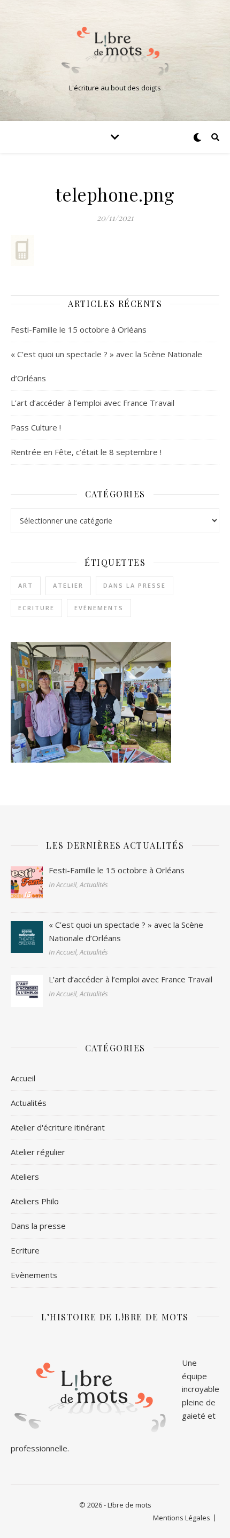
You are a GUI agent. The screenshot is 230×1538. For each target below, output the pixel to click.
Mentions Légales (181, 1517)
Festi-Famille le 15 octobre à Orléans (79, 329)
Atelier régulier (38, 1152)
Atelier (68, 585)
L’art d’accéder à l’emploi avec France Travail (92, 402)
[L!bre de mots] (115, 51)
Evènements (99, 608)
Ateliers (25, 1176)
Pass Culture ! (36, 427)
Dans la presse (134, 585)
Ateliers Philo (35, 1201)
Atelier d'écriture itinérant (58, 1127)
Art (25, 585)
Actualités (29, 1102)
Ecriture (36, 608)
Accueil (23, 1078)
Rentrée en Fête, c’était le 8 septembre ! (86, 452)
